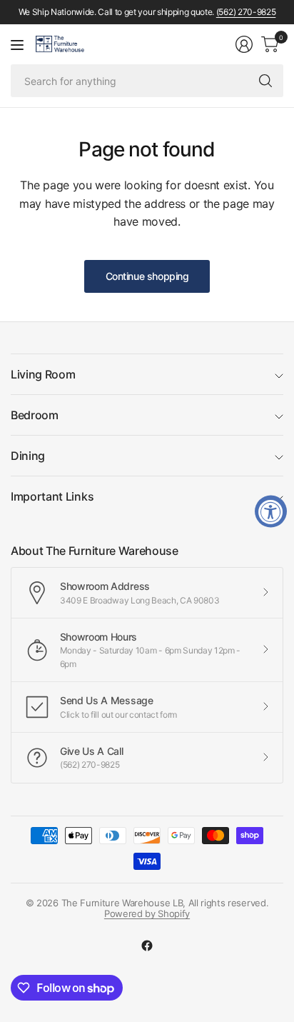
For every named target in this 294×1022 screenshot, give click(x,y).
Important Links (52, 496)
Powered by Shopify (147, 913)
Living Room (43, 374)
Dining (28, 456)
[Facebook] (147, 945)
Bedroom (35, 415)
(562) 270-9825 (246, 11)
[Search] (265, 80)
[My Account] (244, 44)
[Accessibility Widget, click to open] (271, 511)
